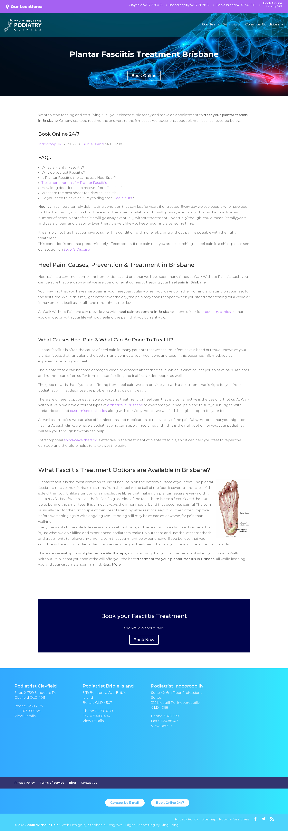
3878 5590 (172, 716)
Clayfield (146, 5)
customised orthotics (88, 411)
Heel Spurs (122, 198)
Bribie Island (236, 5)
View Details (25, 716)
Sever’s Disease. (77, 249)
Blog (72, 782)
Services (230, 24)
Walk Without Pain (42, 825)
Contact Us (89, 782)
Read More (111, 564)
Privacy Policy (24, 782)
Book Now (144, 639)
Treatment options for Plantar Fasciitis (74, 183)
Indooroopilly (189, 5)
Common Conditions (262, 24)
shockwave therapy (80, 440)
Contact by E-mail (124, 803)
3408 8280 (104, 711)
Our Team (210, 24)
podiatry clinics (218, 312)
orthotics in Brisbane (125, 405)
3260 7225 (35, 706)
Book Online (272, 5)
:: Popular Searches (232, 819)
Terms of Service (52, 782)
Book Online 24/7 (58, 134)
